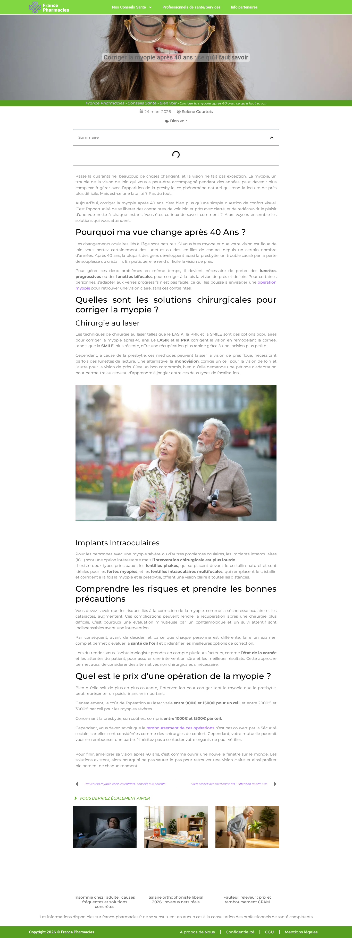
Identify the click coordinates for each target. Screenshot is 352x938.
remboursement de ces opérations (180, 727)
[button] (272, 137)
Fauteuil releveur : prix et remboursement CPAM (247, 899)
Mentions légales (301, 932)
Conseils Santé (142, 103)
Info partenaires (244, 7)
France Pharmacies (105, 103)
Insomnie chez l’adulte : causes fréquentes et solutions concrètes (104, 902)
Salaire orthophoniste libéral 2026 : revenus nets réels (176, 899)
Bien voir (168, 103)
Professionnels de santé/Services (192, 7)
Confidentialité (240, 932)
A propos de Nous (197, 932)
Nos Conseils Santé (129, 7)
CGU (269, 932)
